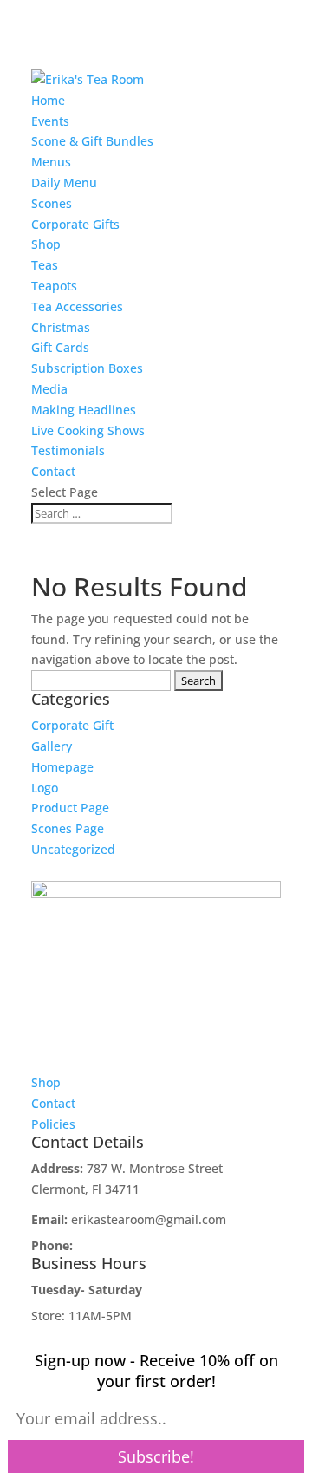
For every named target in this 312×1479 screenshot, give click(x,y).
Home (48, 100)
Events (50, 121)
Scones (51, 203)
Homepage (62, 767)
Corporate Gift (72, 725)
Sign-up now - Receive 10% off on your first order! (156, 1370)
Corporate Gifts (75, 224)
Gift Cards (60, 347)
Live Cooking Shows (88, 430)
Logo (44, 787)
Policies (53, 1124)
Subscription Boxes (87, 368)
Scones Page (67, 828)
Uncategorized (73, 849)
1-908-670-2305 (121, 1245)
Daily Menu (64, 182)
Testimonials (68, 450)
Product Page (70, 807)
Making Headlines (83, 409)
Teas (44, 265)
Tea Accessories (77, 306)
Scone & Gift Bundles (92, 141)
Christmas (60, 327)
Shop (46, 244)
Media (49, 389)
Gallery (51, 746)
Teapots (54, 285)
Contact (53, 471)
